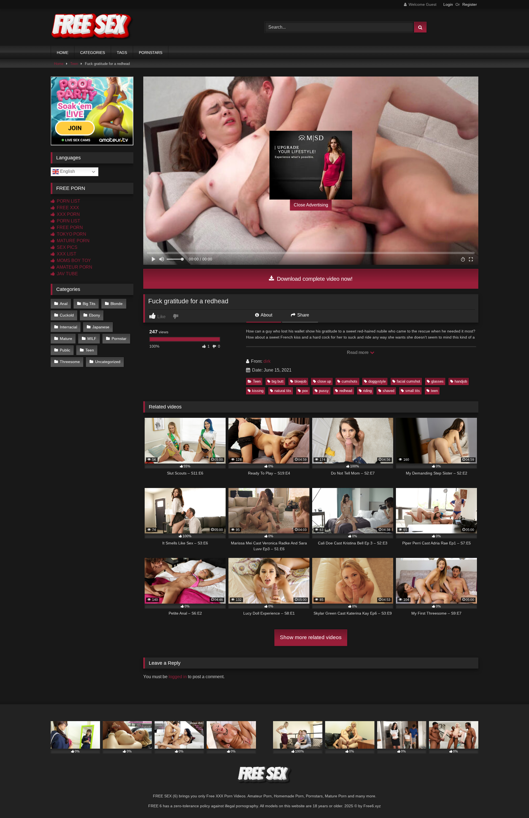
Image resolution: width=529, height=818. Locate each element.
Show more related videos (311, 637)
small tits (412, 391)
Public (65, 350)
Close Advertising (311, 205)
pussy (324, 391)
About (266, 315)
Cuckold (67, 315)
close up (324, 381)
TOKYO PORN (71, 234)
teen (434, 391)
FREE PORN (69, 227)
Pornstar (119, 338)
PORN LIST (68, 201)
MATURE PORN (73, 240)
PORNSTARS (150, 52)
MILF (91, 338)
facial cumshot (408, 381)
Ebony (94, 315)
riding (367, 391)
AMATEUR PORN (74, 267)
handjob (461, 381)
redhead (345, 391)
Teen (74, 64)
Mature (66, 338)
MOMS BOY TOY (73, 260)
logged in (178, 676)
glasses (437, 381)
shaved (388, 391)
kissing (257, 391)
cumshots (349, 381)
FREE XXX (67, 207)
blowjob (300, 381)
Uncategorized (107, 361)
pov (305, 391)
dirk (267, 361)
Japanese (100, 327)
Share (302, 315)
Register (469, 4)
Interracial (68, 327)
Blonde (116, 303)
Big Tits (89, 303)
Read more (358, 352)
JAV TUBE (67, 273)
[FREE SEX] (92, 27)
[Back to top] (512, 801)
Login (448, 4)
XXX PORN (68, 214)
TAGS (122, 52)
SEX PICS (66, 247)
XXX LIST (66, 254)
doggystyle (377, 381)
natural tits (282, 391)
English (67, 171)
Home (58, 64)
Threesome (70, 361)
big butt (278, 381)
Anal (64, 303)
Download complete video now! (314, 279)
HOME (62, 52)
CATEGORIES (92, 52)
